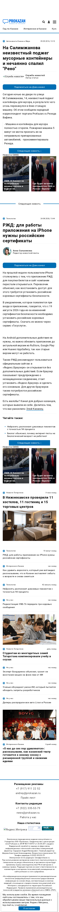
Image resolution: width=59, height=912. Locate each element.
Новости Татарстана (14, 493)
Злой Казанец (34, 408)
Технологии (11, 219)
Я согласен (29, 908)
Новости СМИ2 (11, 155)
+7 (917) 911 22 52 (28, 788)
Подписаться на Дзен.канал (29, 87)
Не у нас (9, 600)
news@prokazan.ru (28, 812)
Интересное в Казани (15, 566)
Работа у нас (28, 817)
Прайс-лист (28, 797)
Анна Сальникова (22, 250)
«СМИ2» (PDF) (50, 890)
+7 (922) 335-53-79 (28, 808)
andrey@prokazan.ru (28, 793)
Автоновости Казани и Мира (18, 41)
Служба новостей (35, 75)
